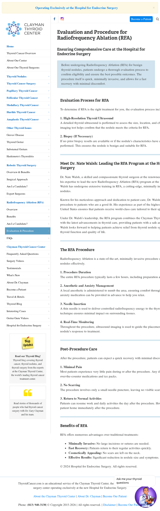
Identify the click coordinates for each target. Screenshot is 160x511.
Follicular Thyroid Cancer (22, 98)
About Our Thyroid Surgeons (23, 67)
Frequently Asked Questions (23, 254)
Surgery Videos (15, 261)
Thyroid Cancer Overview (21, 53)
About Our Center (17, 60)
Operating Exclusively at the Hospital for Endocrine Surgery (76, 7)
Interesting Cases (16, 311)
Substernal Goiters (17, 149)
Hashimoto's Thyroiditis (20, 156)
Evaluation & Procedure (20, 231)
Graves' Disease (15, 135)
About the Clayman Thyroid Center (54, 496)
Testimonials (14, 268)
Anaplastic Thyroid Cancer (23, 119)
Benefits (11, 216)
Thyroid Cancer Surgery (21, 83)
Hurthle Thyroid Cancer (21, 112)
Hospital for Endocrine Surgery (24, 325)
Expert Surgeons (16, 193)
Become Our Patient (115, 496)
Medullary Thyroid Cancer (23, 105)
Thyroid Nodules (16, 76)
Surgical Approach (17, 179)
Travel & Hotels (15, 297)
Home (10, 46)
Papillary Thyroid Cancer (22, 91)
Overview (12, 209)
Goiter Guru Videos (18, 318)
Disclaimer (109, 505)
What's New (13, 275)
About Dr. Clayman (17, 282)
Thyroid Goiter (15, 142)
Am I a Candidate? (17, 186)
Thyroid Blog (14, 304)
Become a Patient (16, 289)
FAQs (9, 238)
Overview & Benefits (18, 172)
